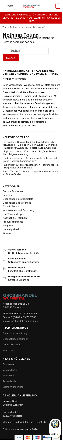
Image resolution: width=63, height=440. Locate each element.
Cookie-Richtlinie (12, 344)
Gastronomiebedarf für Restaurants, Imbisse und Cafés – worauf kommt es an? (30, 159)
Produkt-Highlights (13, 221)
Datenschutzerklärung (15, 333)
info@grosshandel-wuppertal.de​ (20, 321)
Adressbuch (9, 381)
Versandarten (10, 370)
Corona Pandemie (13, 191)
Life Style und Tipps (13, 214)
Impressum (9, 350)
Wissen (7, 233)
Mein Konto (9, 375)
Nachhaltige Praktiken (15, 217)
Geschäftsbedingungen (15, 338)
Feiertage (8, 195)
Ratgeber (8, 225)
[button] (57, 6)
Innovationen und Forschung (18, 210)
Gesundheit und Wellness (17, 202)
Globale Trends (11, 206)
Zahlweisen (9, 364)
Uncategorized (11, 229)
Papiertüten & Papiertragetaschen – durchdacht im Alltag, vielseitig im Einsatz (31, 166)
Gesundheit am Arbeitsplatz (18, 198)
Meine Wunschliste (13, 386)
